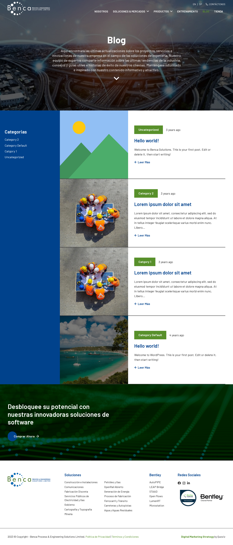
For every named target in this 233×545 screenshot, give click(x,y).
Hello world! (146, 140)
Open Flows (156, 496)
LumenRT (155, 500)
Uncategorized (14, 157)
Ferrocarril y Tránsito (116, 500)
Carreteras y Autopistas (117, 505)
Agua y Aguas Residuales (118, 510)
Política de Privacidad (97, 536)
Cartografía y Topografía (78, 509)
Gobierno (69, 504)
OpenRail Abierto (113, 486)
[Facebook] (179, 483)
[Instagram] (184, 483)
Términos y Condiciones (125, 536)
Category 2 (12, 139)
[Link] (29, 8)
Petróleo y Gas (112, 482)
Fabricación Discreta (76, 491)
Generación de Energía (116, 491)
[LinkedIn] (188, 483)
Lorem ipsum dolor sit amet (162, 204)
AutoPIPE (155, 482)
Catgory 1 (11, 151)
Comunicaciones (74, 486)
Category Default (16, 145)
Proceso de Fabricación (117, 496)
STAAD (153, 491)
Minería (68, 514)
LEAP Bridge (156, 486)
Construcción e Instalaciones (81, 482)
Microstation (156, 505)
